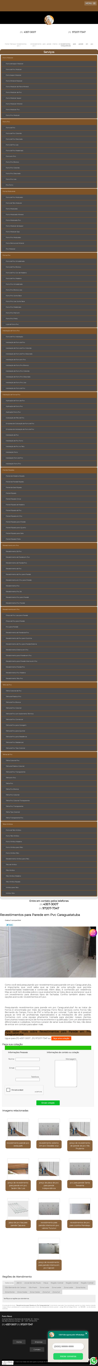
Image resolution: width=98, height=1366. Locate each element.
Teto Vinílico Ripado (13, 882)
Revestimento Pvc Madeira (16, 673)
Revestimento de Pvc (13, 569)
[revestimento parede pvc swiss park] (18, 1128)
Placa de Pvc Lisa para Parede (17, 615)
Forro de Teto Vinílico (13, 830)
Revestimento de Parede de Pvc (17, 632)
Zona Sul (46, 1292)
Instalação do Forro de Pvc (15, 388)
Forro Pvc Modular (13, 115)
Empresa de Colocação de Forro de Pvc (20, 423)
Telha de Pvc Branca (13, 702)
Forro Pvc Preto (12, 318)
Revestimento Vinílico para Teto (17, 859)
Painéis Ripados (8, 470)
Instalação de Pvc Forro (14, 441)
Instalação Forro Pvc (13, 464)
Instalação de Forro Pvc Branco (17, 365)
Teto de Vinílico (11, 864)
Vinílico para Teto (12, 887)
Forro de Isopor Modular (14, 64)
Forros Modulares (9, 191)
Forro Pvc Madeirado (13, 307)
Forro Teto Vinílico (12, 836)
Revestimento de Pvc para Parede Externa (21, 644)
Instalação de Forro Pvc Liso (16, 382)
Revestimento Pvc (12, 586)
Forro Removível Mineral (15, 243)
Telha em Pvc (11, 778)
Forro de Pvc (10, 128)
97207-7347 (79, 32)
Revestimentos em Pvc (11, 609)
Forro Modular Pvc (13, 109)
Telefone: (35, 1077)
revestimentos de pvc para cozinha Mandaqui (80, 1224)
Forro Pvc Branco (12, 162)
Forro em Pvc (11, 156)
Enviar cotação (48, 1103)
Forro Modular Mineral (14, 104)
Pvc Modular (10, 249)
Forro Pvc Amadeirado (14, 284)
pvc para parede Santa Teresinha (80, 1184)
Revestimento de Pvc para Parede (18, 574)
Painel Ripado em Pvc (14, 516)
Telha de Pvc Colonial (13, 708)
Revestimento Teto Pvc (14, 678)
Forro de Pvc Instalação (14, 337)
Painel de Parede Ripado (15, 482)
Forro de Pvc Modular (14, 69)
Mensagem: (71, 1059)
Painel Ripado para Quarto (16, 527)
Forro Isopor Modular (13, 75)
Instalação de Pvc (12, 435)
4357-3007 (30, 32)
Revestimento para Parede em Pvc (19, 655)
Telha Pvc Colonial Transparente (18, 800)
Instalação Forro (12, 452)
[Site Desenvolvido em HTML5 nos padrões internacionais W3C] (7, 1364)
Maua (46, 1283)
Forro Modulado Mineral (14, 214)
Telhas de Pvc (7, 754)
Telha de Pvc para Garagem (16, 725)
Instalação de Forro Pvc (11, 331)
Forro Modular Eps (13, 232)
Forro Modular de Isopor (14, 226)
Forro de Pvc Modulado (14, 197)
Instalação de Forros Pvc (11, 395)
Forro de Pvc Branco (13, 267)
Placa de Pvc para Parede (15, 621)
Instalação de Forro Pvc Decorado (18, 377)
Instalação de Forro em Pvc (16, 359)
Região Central (57, 1283)
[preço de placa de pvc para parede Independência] (49, 1167)
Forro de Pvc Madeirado (14, 150)
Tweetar (9, 924)
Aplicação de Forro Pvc (14, 406)
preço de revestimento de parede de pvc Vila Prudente (80, 1146)
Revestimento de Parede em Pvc (18, 557)
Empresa (38, 1342)
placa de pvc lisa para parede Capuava (18, 1224)
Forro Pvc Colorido (13, 168)
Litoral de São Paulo (32, 1283)
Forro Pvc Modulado (13, 237)
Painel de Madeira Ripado (15, 476)
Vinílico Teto (10, 893)
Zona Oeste (22, 1292)
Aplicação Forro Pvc (13, 412)
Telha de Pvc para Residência (16, 737)
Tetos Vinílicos (8, 824)
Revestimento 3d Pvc (14, 551)
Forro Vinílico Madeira (14, 841)
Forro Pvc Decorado (13, 173)
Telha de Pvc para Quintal (15, 731)
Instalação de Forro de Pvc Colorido (19, 348)
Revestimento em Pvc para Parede (19, 580)
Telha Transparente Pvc (14, 818)
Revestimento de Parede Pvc (16, 563)
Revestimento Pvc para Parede (17, 597)
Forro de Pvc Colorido (14, 133)
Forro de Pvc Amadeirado (15, 261)
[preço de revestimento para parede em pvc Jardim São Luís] (18, 1167)
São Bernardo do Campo (15, 1287)
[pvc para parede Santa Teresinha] (80, 1167)
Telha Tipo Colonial (13, 812)
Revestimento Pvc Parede (15, 603)
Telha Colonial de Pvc (13, 691)
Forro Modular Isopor (13, 98)
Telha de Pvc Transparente (15, 772)
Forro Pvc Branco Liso (14, 290)
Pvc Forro (9, 185)
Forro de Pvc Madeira (13, 278)
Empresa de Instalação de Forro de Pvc (20, 429)
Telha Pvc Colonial (12, 795)
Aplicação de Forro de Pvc (15, 400)
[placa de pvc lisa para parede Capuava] (18, 1207)
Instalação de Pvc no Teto (15, 446)
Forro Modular (8, 58)
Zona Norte (80, 1287)
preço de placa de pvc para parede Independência (49, 1185)
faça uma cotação (61, 1038)
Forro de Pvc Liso (12, 145)
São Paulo (33, 1287)
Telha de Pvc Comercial (14, 719)
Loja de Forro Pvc (12, 324)
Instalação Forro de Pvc (14, 458)
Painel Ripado (11, 493)
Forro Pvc (6, 122)
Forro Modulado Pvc (13, 220)
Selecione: (9, 1283)
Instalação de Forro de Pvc (15, 342)
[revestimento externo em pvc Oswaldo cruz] (49, 1128)
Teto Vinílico (10, 870)
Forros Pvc (6, 255)
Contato (37, 1349)
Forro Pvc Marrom (13, 313)
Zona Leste (44, 1287)
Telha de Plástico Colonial (15, 766)
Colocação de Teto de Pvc (15, 418)
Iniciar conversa (68, 1356)
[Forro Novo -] (49, 19)
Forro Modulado (12, 209)
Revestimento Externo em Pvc (17, 650)
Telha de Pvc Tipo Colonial (15, 748)
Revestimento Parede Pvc (15, 667)
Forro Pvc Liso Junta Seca (15, 301)
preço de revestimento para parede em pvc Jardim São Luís (18, 1185)
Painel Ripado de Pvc (13, 510)
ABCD (19, 1283)
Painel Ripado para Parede (16, 522)
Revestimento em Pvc (11, 545)
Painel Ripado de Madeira (15, 505)
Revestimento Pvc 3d (14, 591)
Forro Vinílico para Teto (14, 847)
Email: (12, 1068)
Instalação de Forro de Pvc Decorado (19, 354)
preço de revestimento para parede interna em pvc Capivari (49, 1265)
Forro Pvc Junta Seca (14, 296)
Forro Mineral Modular (14, 81)
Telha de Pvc (7, 685)
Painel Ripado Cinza (13, 499)
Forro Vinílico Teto (12, 853)
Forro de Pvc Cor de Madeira (16, 273)
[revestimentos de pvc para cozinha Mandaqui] (80, 1207)
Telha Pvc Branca (12, 789)
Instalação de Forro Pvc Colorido (17, 371)
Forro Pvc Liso (11, 179)
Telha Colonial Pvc (12, 760)
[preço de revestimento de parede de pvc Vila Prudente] (80, 1128)
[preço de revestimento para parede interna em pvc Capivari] (49, 1247)
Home (19, 1342)
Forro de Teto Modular (14, 203)
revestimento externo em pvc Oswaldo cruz (49, 1144)
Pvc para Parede (12, 627)
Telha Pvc (9, 783)
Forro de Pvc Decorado (14, 139)
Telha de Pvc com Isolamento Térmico (20, 714)
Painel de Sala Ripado (14, 487)
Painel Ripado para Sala (14, 533)
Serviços (49, 51)
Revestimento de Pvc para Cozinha (19, 638)
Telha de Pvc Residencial (14, 742)
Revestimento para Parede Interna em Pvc (21, 661)
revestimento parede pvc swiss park (18, 1144)
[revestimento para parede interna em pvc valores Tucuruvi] (49, 1207)
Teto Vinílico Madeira (13, 876)
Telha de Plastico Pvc (13, 696)
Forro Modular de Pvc (14, 92)
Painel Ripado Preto (13, 539)
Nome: (12, 1059)
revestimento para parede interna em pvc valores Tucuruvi (49, 1225)
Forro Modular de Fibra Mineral (17, 87)
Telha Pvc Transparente (14, 806)
